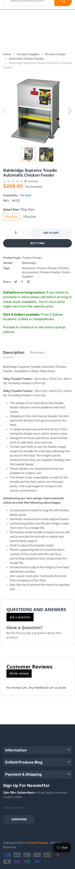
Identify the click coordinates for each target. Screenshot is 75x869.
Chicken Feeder (49, 272)
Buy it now (37, 243)
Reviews (37, 352)
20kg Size (29, 216)
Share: (7, 281)
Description (13, 352)
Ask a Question (20, 617)
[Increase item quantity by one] (23, 233)
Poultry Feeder (32, 258)
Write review (19, 673)
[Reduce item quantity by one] (8, 233)
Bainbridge (29, 263)
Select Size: (18, 209)
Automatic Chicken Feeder (39, 268)
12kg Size (11, 216)
